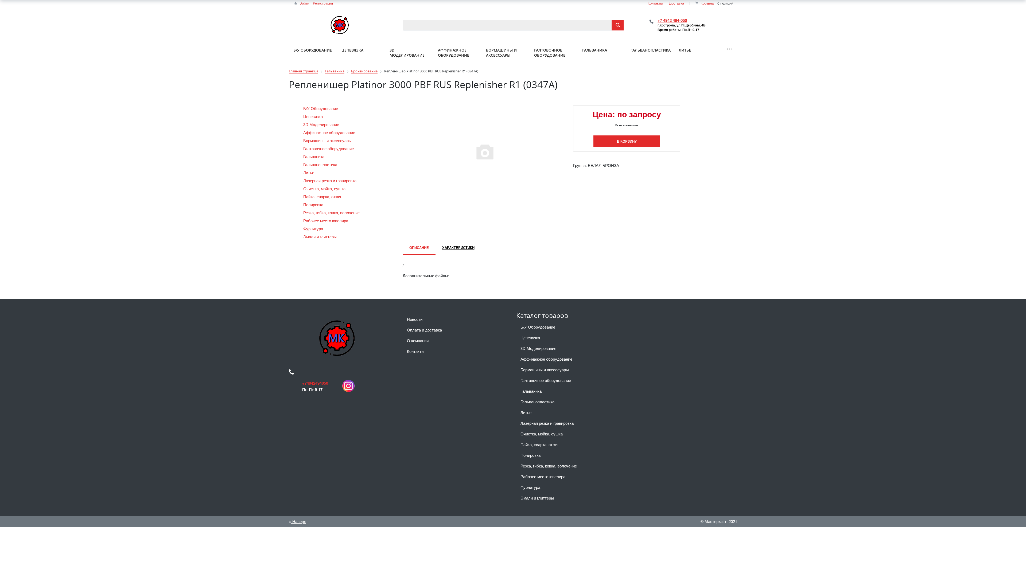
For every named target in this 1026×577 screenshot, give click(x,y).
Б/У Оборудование (321, 108)
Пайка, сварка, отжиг (323, 196)
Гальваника (314, 156)
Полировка (313, 204)
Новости (414, 319)
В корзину (627, 141)
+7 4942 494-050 (672, 20)
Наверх (298, 521)
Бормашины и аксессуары (328, 140)
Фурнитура (313, 228)
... (729, 46)
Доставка (676, 3)
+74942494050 (315, 383)
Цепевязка (313, 116)
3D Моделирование (321, 124)
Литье (309, 172)
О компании (418, 340)
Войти (304, 3)
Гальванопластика (320, 164)
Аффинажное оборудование (329, 132)
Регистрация (323, 3)
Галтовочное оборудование (329, 148)
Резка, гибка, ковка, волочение (332, 212)
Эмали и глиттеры (320, 236)
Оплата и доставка (424, 330)
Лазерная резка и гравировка (330, 180)
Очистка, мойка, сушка (325, 188)
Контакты (655, 3)
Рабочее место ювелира (326, 220)
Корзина (707, 3)
